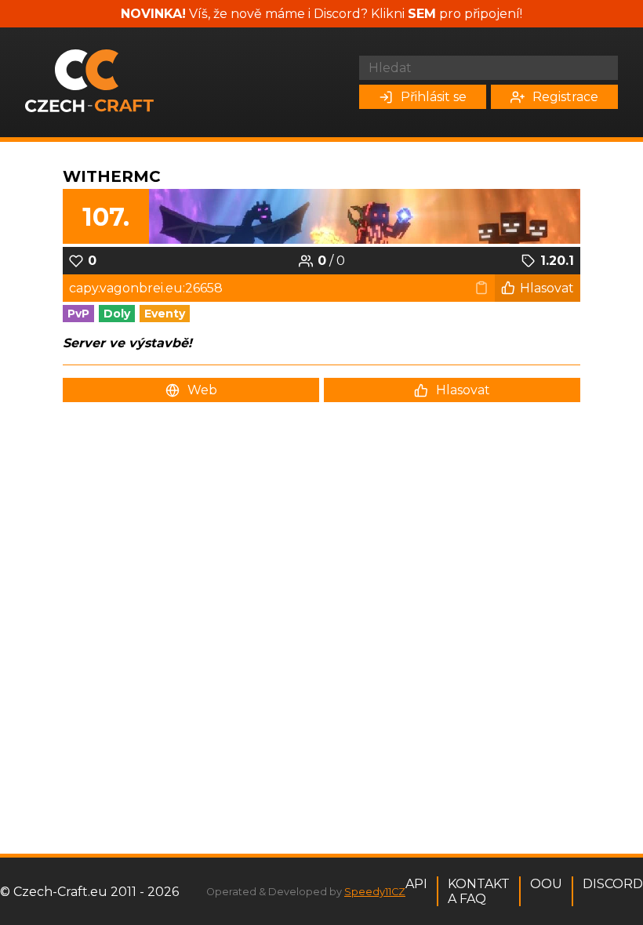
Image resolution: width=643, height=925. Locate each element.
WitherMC (112, 176)
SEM (422, 13)
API (416, 883)
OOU (546, 883)
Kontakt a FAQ (479, 891)
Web (202, 390)
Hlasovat (547, 288)
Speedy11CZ (374, 892)
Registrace (565, 96)
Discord (613, 883)
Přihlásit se (434, 96)
